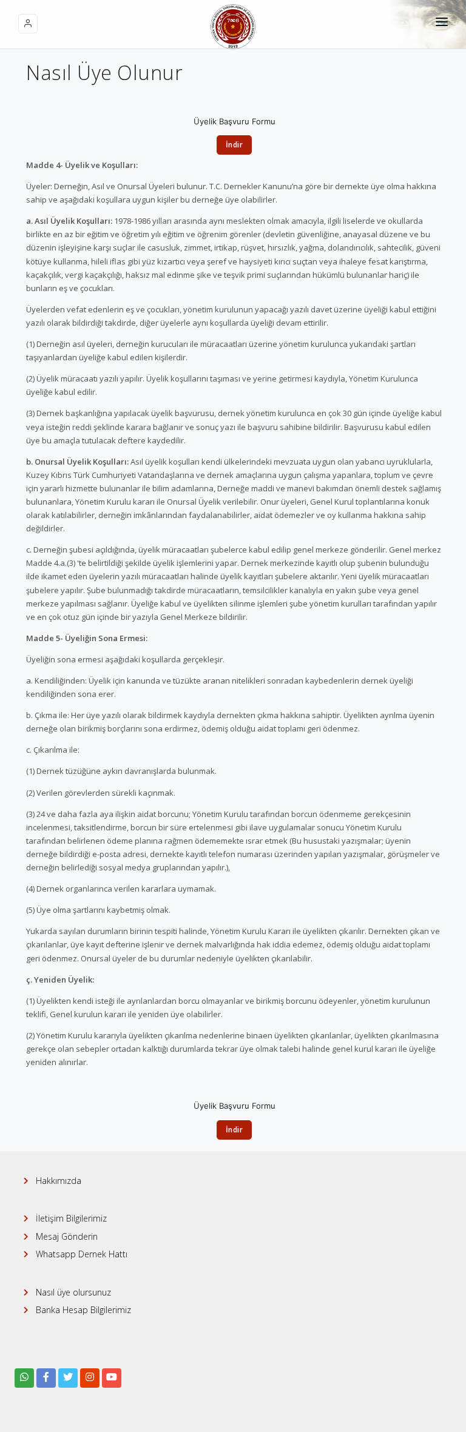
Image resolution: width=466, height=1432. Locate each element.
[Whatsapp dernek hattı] (24, 1378)
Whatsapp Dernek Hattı (81, 1254)
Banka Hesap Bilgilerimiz (83, 1310)
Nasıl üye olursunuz (73, 1292)
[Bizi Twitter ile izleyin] (68, 1378)
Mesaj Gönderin (67, 1236)
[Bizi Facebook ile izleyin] (46, 1378)
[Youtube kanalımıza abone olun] (111, 1378)
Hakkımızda (58, 1180)
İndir (234, 145)
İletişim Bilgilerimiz (71, 1218)
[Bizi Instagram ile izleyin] (90, 1378)
